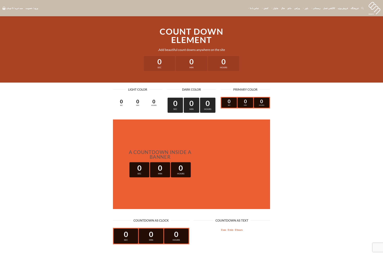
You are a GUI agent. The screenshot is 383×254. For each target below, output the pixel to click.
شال (283, 8)
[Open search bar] (362, 8)
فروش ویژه (343, 8)
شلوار (275, 8)
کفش (266, 8)
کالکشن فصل (329, 8)
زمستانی (316, 8)
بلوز (306, 8)
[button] (32, 8)
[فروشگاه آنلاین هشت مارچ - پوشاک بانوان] (374, 8)
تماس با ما (254, 8)
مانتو (290, 8)
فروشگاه (355, 8)
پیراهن (297, 8)
